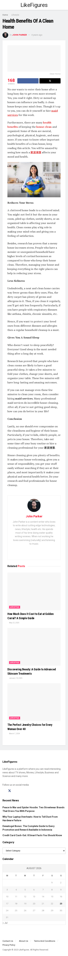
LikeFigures (34, 5)
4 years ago (36, 35)
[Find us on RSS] (21, 791)
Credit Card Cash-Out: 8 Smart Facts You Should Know (32, 835)
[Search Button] (64, 5)
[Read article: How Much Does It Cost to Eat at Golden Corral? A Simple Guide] (34, 591)
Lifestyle (15, 15)
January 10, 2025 (15, 678)
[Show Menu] (3, 5)
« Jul (5, 923)
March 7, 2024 (14, 733)
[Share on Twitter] (50, 80)
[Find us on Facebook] (3, 791)
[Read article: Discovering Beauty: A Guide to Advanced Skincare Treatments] (34, 647)
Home (5, 15)
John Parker (19, 35)
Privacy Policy (8, 945)
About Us (23, 941)
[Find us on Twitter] (9, 791)
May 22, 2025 (14, 623)
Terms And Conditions (44, 941)
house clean (44, 127)
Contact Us (7, 941)
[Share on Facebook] (28, 80)
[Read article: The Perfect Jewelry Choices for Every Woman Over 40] (34, 702)
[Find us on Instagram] (15, 791)
